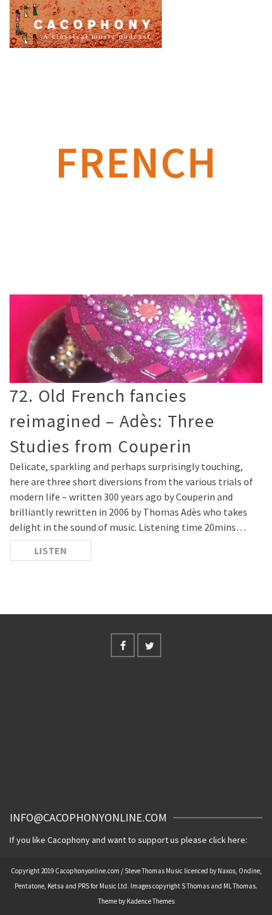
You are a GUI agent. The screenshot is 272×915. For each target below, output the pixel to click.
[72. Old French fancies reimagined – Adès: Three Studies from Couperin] (136, 338)
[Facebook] (123, 645)
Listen (50, 550)
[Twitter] (149, 645)
